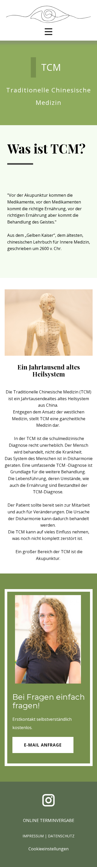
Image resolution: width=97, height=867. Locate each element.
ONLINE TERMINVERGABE (48, 820)
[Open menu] (48, 32)
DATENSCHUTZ (61, 835)
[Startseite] (49, 14)
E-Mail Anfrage (43, 745)
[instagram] (48, 800)
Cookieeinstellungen (48, 849)
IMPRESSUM (33, 835)
